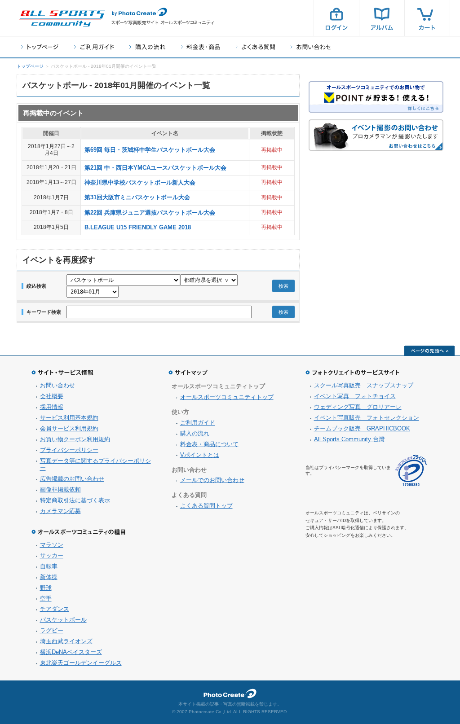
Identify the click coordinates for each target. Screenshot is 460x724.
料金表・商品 (200, 47)
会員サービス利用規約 (69, 428)
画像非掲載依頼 (60, 489)
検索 (283, 286)
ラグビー (51, 630)
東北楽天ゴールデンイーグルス (81, 662)
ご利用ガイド (94, 47)
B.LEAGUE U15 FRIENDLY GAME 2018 (137, 227)
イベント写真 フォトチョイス (355, 396)
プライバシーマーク (411, 471)
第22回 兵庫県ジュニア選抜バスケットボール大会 (149, 212)
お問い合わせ (311, 47)
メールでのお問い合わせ (212, 480)
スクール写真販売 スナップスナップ (363, 385)
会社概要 (51, 396)
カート (427, 18)
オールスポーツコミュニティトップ (227, 397)
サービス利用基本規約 (69, 417)
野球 (46, 587)
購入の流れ (147, 47)
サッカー (51, 555)
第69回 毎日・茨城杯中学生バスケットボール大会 (149, 149)
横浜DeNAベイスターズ (71, 652)
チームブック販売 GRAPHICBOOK (362, 428)
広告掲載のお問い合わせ (72, 478)
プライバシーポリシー (69, 450)
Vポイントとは (199, 455)
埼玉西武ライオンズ (66, 641)
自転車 (49, 566)
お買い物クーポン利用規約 (75, 439)
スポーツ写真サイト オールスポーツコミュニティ (61, 18)
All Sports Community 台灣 (349, 439)
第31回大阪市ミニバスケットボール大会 (137, 197)
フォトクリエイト (230, 693)
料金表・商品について (209, 444)
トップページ (40, 47)
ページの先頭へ (429, 350)
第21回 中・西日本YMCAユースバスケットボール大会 (155, 167)
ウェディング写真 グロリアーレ (358, 407)
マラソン (51, 544)
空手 (46, 598)
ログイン (336, 18)
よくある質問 (255, 47)
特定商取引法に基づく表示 (75, 500)
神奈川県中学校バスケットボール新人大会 (139, 182)
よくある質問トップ (206, 505)
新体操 (49, 577)
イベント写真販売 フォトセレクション (366, 417)
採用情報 (51, 407)
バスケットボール (63, 619)
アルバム (381, 18)
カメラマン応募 (60, 511)
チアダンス (54, 609)
